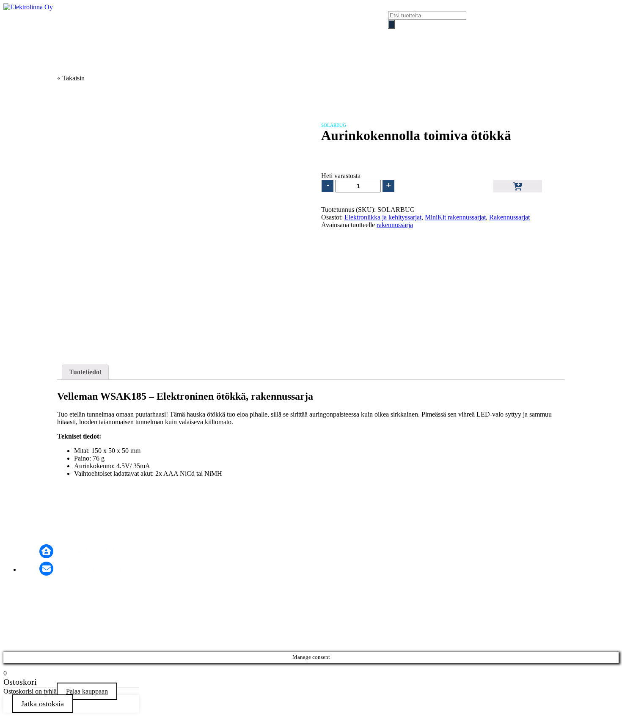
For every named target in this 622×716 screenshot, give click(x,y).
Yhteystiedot (438, 36)
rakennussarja (395, 224)
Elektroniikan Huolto (129, 36)
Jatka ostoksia (42, 704)
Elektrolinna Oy (363, 36)
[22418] (517, 186)
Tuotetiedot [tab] (85, 372)
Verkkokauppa (214, 36)
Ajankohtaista (288, 36)
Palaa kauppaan (87, 691)
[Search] (391, 24)
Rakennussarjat (509, 217)
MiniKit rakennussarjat (455, 217)
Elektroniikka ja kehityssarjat (382, 217)
